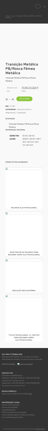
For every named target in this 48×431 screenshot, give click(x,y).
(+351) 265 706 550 (32, 378)
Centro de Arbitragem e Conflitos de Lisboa (18, 415)
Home (8, 16)
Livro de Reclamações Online (12, 417)
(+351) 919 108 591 (18, 383)
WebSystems (40, 429)
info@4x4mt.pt (16, 375)
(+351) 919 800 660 (33, 383)
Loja (12, 16)
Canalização (21, 113)
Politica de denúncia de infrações (14, 412)
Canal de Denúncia (8, 410)
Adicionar (24, 99)
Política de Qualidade (10, 407)
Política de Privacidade (10, 405)
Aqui (30, 394)
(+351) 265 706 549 (17, 378)
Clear (24, 91)
